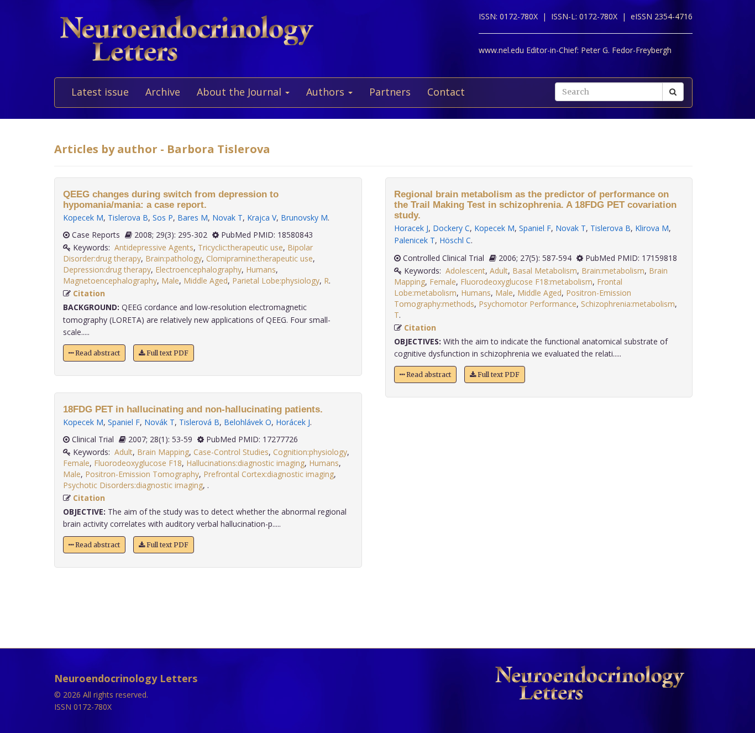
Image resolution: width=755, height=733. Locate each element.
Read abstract (97, 353)
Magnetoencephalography (110, 280)
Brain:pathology (173, 258)
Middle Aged (205, 280)
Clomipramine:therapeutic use (259, 258)
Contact (446, 91)
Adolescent (465, 270)
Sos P (163, 217)
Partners (390, 91)
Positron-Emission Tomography (142, 474)
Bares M (192, 217)
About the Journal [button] (240, 91)
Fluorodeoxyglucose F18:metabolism (526, 281)
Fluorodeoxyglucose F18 (138, 463)
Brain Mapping (163, 452)
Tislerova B (128, 217)
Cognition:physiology (310, 452)
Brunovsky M (304, 217)
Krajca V (261, 217)
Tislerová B (199, 422)
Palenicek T (414, 240)
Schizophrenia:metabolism (628, 304)
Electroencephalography (198, 269)
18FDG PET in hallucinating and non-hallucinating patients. (193, 409)
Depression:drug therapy (107, 269)
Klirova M (652, 228)
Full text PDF (166, 353)
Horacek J (411, 228)
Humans (261, 269)
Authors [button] (326, 91)
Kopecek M (83, 217)
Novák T (159, 422)
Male (170, 280)
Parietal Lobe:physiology (275, 280)
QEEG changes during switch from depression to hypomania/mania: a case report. (171, 199)
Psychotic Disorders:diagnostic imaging (133, 485)
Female (76, 463)
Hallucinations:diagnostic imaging (245, 463)
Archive (162, 91)
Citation (89, 293)
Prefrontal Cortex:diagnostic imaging (268, 474)
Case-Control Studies (231, 452)
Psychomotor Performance (527, 304)
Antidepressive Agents (153, 247)
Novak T (227, 217)
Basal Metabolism (544, 270)
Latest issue (100, 91)
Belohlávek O (247, 422)
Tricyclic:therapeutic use (240, 247)
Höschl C (455, 240)
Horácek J (293, 422)
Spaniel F (124, 422)
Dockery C (451, 228)
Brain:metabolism (612, 270)
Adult (123, 452)
